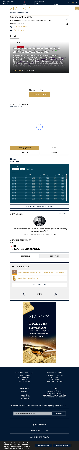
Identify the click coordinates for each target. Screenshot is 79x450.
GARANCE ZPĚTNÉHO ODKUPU (54, 397)
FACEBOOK (25, 391)
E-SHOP (54, 388)
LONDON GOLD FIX (24, 381)
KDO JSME (54, 378)
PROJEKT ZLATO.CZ (54, 373)
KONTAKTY (24, 388)
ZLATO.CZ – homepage (24, 373)
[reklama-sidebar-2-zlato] (39, 332)
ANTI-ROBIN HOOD (24, 378)
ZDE (27, 448)
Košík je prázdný (39, 94)
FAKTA (24, 379)
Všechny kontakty (39, 437)
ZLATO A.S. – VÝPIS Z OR (54, 376)
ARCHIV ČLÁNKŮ (24, 376)
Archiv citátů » (63, 214)
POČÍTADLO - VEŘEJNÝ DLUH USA (39, 206)
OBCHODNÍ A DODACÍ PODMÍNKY (54, 395)
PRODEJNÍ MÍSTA (24, 397)
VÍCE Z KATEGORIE (39, 285)
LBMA (14, 160)
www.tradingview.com (16, 106)
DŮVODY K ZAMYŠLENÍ (55, 381)
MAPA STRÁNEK (24, 399)
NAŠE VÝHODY (54, 379)
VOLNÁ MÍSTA (24, 395)
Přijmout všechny (43, 445)
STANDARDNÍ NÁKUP (54, 391)
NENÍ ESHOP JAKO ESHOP (54, 393)
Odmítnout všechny (62, 445)
